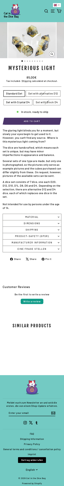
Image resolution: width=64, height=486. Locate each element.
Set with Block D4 (47, 102)
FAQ (32, 433)
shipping (32, 229)
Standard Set (14, 93)
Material (32, 217)
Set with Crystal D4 (18, 102)
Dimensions (32, 223)
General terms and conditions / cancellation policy (32, 449)
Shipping (26, 81)
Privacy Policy (32, 444)
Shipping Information (32, 439)
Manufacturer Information (32, 242)
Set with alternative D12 (43, 93)
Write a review (32, 301)
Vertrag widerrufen (32, 460)
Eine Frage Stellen (32, 249)
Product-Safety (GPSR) (32, 236)
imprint (32, 454)
